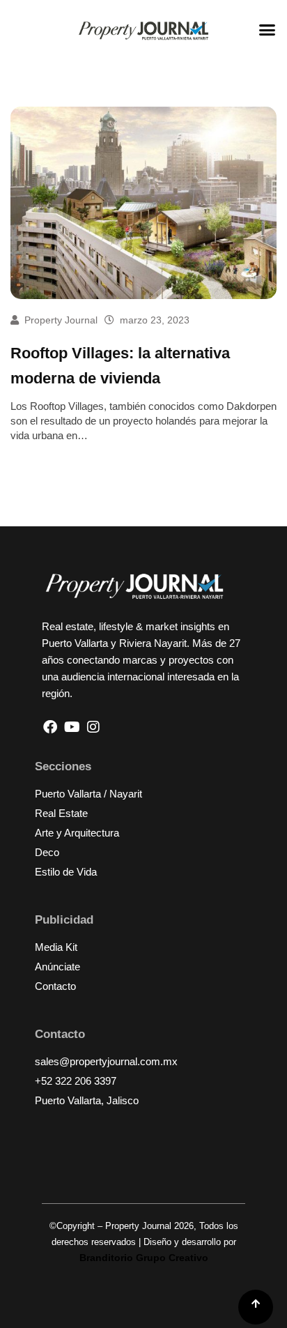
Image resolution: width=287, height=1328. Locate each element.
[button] (267, 30)
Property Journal (61, 320)
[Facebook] (50, 727)
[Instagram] (93, 727)
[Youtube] (71, 727)
